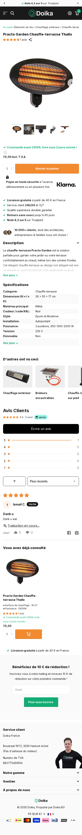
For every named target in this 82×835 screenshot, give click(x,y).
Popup (5, 152)
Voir (9, 275)
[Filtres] (14, 481)
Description (13, 243)
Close (41, 773)
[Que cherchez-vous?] (12, 13)
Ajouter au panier (47, 168)
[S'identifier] (70, 13)
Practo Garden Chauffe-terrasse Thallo (19, 597)
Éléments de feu (23, 27)
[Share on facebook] (69, 533)
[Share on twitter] (76, 533)
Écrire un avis (41, 429)
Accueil (7, 27)
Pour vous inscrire (41, 702)
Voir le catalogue (5, 13)
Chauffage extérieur (47, 27)
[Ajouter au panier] (28, 634)
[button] (4, 3)
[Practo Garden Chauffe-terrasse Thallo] (22, 571)
